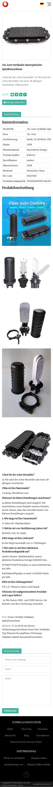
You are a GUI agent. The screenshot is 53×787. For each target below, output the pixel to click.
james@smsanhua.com (42, 784)
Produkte (43, 729)
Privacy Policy (34, 742)
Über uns (26, 729)
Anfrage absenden (15, 102)
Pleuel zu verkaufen (14, 758)
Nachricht (10, 735)
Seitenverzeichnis (19, 742)
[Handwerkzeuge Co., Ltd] (5, 4)
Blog (26, 735)
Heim (10, 729)
